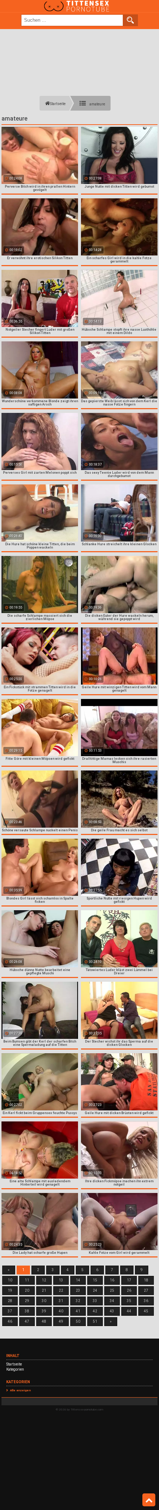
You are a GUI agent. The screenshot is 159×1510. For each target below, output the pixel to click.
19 (10, 1290)
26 (129, 1290)
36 (146, 1301)
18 (146, 1280)
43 (112, 1311)
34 (112, 1301)
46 (10, 1321)
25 (112, 1290)
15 (95, 1280)
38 (27, 1311)
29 (27, 1301)
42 (95, 1311)
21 (44, 1290)
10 (10, 1280)
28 (10, 1301)
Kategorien (15, 1369)
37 (10, 1311)
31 (61, 1301)
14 (78, 1280)
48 (44, 1321)
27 (146, 1290)
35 (129, 1301)
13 (61, 1280)
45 (146, 1311)
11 (27, 1280)
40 (61, 1311)
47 (27, 1321)
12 (44, 1280)
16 (112, 1280)
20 (27, 1290)
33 (95, 1301)
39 (44, 1311)
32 (78, 1301)
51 (95, 1321)
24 (95, 1290)
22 (61, 1290)
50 (78, 1321)
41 (78, 1311)
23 (78, 1290)
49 (61, 1321)
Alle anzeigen (20, 1390)
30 (44, 1301)
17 (129, 1280)
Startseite (14, 1364)
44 (129, 1311)
